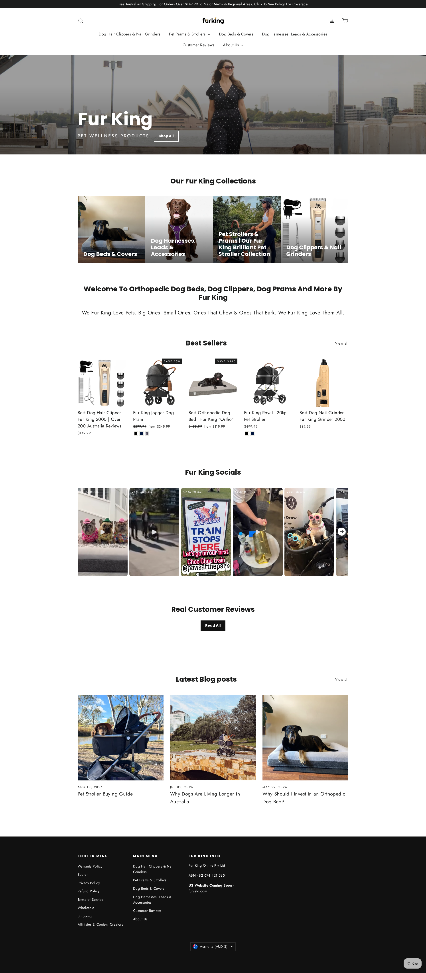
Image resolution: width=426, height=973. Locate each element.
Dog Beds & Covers (236, 34)
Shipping (85, 916)
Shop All (166, 135)
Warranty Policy (90, 866)
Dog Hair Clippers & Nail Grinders (129, 34)
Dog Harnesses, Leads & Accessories (294, 34)
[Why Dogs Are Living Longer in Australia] (213, 737)
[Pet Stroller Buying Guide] (121, 737)
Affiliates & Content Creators (100, 924)
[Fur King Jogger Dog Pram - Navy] (141, 433)
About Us (231, 45)
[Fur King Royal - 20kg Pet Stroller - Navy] (252, 433)
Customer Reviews (198, 45)
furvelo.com (198, 891)
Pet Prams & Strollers (188, 34)
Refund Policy (89, 891)
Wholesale (86, 907)
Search (83, 874)
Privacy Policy (89, 882)
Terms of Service (90, 899)
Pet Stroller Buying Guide (105, 793)
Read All (213, 625)
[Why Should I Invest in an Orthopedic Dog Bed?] (305, 737)
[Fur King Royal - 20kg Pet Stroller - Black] (247, 433)
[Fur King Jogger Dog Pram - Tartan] (147, 433)
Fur (191, 865)
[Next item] (342, 532)
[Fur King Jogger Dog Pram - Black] (136, 433)
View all (341, 343)
